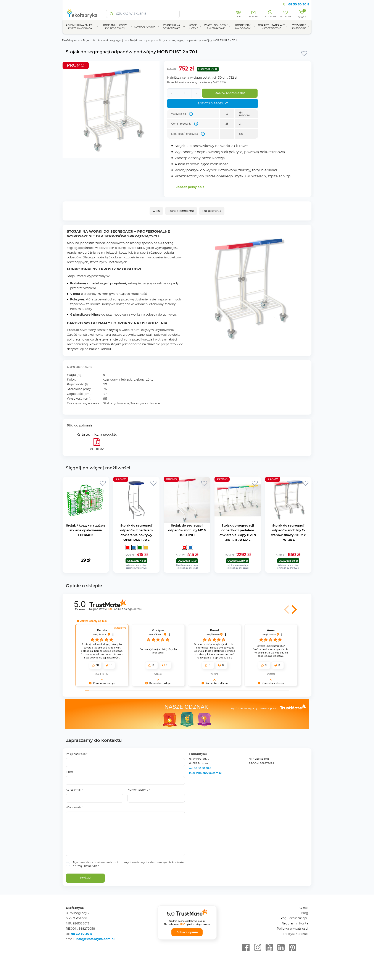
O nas (304, 908)
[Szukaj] (111, 13)
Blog (304, 913)
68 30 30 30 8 (298, 4)
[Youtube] (269, 947)
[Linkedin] (281, 947)
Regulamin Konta (295, 923)
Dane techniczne (181, 210)
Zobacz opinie (187, 932)
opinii (125, 609)
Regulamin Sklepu (294, 918)
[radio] (128, 547)
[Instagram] (257, 947)
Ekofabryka (69, 40)
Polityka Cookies (295, 933)
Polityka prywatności (292, 928)
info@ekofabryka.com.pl (205, 773)
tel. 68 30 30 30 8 (200, 768)
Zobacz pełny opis (190, 187)
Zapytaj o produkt (213, 103)
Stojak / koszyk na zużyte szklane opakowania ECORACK (85, 530)
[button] (293, 609)
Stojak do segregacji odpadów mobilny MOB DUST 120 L (187, 530)
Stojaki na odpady (141, 40)
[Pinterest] (292, 947)
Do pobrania (211, 210)
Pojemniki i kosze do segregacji (103, 40)
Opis (156, 210)
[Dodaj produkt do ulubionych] (304, 53)
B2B (239, 17)
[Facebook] (246, 947)
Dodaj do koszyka (229, 93)
